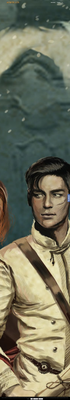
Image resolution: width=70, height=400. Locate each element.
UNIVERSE (53, 2)
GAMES (58, 2)
